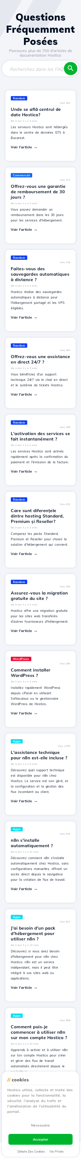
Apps (17, 741)
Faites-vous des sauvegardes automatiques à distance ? (40, 274)
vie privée (56, 1151)
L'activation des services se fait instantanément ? (40, 436)
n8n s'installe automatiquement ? (32, 842)
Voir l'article (21, 147)
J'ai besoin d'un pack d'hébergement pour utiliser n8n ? (33, 933)
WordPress (21, 659)
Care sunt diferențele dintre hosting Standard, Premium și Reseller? (37, 516)
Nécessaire (40, 1125)
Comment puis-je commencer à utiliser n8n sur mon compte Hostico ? (39, 1032)
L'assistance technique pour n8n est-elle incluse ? (39, 755)
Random (19, 98)
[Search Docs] (70, 68)
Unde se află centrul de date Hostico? (36, 111)
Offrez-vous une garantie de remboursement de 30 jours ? (38, 191)
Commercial (21, 175)
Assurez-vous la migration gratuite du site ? (39, 595)
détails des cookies (31, 1151)
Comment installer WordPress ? (31, 672)
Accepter (40, 1139)
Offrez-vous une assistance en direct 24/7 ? (40, 359)
